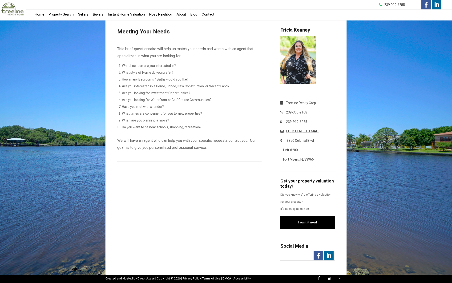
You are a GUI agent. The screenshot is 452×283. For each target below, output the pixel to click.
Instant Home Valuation (126, 14)
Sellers (83, 14)
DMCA (226, 278)
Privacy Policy (192, 278)
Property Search (61, 14)
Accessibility (242, 278)
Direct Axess (146, 278)
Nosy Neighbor (160, 14)
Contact (208, 14)
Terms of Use (211, 278)
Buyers (98, 14)
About (181, 14)
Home (39, 14)
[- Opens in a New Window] (426, 4)
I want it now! (307, 222)
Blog (193, 14)
